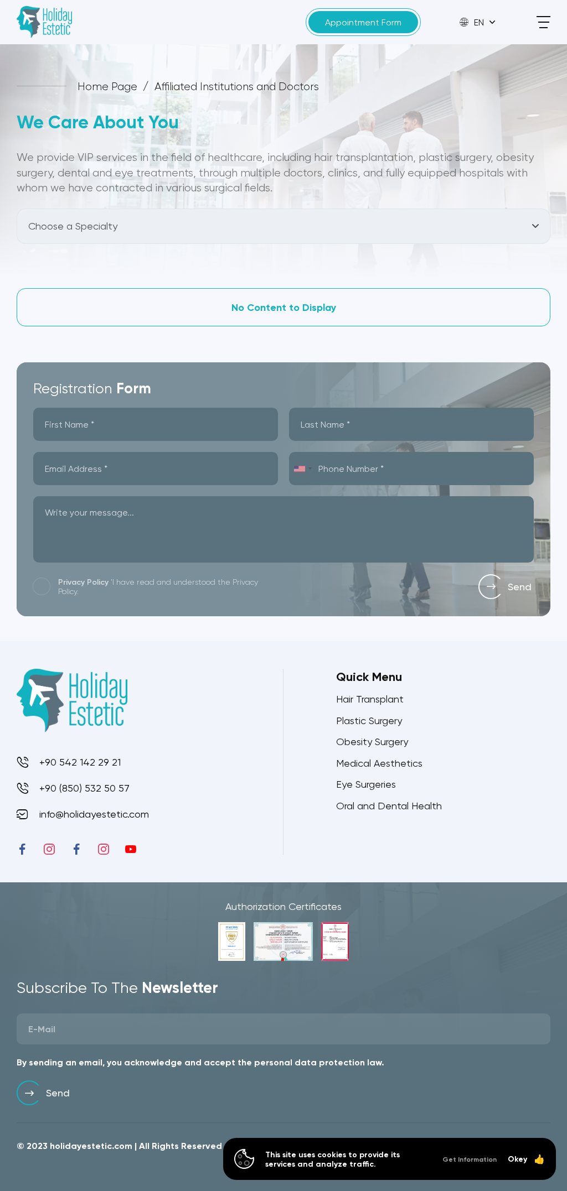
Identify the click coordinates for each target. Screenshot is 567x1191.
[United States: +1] (302, 469)
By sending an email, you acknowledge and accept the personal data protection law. (200, 1062)
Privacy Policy (83, 581)
